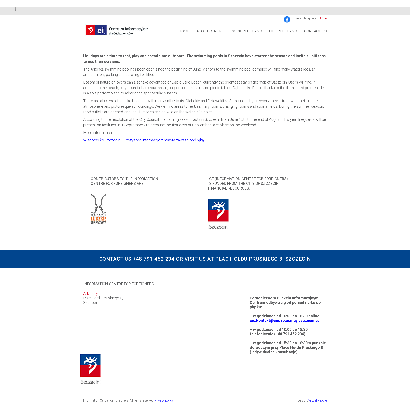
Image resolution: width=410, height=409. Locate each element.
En (322, 18)
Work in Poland (246, 31)
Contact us (315, 31)
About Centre (210, 31)
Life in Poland (283, 31)
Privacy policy (164, 400)
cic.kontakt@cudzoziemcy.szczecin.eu (285, 320)
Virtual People (317, 400)
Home (184, 31)
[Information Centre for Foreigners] (116, 30)
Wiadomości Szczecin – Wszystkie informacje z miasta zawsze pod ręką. (144, 140)
